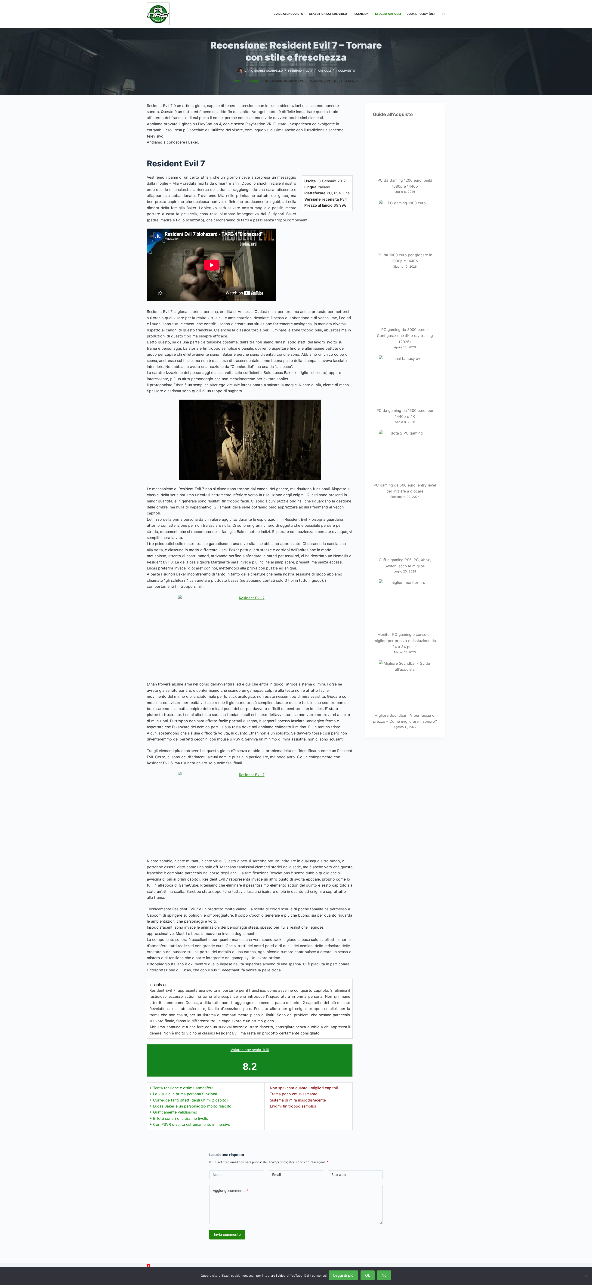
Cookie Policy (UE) (421, 13)
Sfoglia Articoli (388, 13)
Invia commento (227, 1234)
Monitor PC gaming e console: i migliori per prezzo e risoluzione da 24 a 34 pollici (405, 640)
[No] (586, 1276)
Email (276, 1174)
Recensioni (361, 13)
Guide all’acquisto (288, 13)
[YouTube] (148, 1266)
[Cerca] (443, 13)
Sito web (338, 1174)
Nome (217, 1174)
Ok (367, 1275)
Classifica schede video (328, 13)
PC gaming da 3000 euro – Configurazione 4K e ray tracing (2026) (405, 335)
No (384, 1275)
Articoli (324, 70)
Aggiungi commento (230, 1190)
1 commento (345, 70)
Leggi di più (343, 1275)
